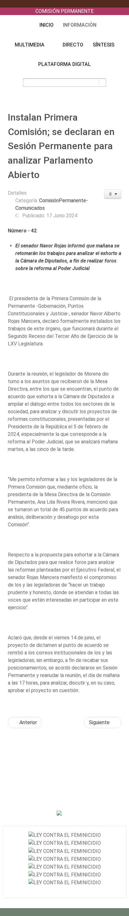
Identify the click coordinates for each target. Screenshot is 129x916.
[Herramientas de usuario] (112, 194)
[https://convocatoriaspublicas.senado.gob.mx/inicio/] (64, 835)
